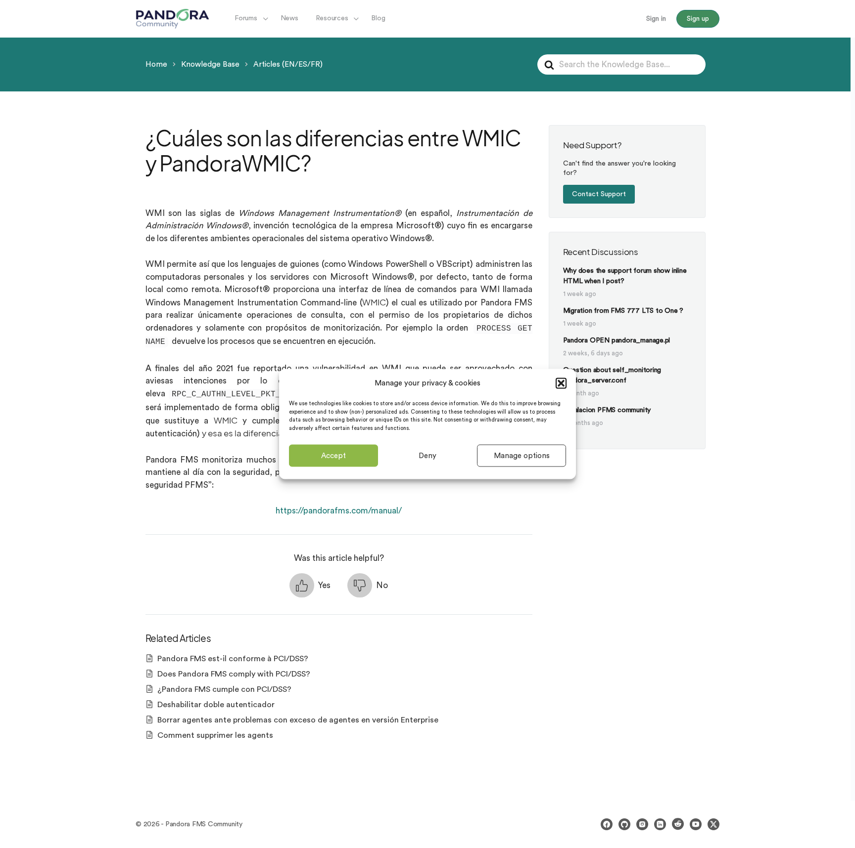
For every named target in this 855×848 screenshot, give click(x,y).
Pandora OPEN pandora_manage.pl (616, 340)
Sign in (656, 18)
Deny (427, 455)
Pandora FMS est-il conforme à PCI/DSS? (232, 659)
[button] (561, 383)
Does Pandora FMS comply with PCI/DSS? (233, 674)
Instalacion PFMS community (607, 410)
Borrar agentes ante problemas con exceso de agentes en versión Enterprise (297, 720)
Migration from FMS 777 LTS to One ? (623, 310)
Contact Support (599, 194)
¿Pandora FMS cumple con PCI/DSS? (224, 689)
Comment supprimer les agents (215, 735)
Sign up (698, 18)
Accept (333, 455)
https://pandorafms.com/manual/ (339, 511)
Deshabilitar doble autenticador (216, 705)
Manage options (522, 455)
